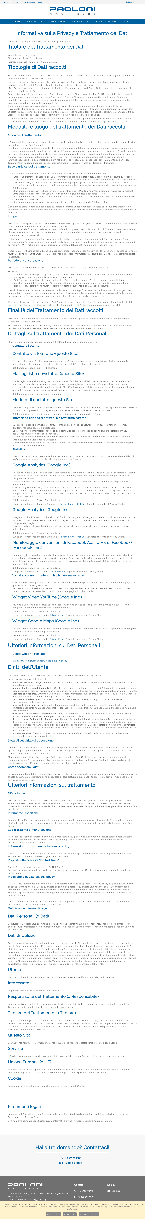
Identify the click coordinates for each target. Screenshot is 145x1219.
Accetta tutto (53, 1214)
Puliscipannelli (57, 21)
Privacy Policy (67, 504)
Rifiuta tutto (69, 1214)
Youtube (116, 1191)
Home (17, 21)
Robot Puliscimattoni (105, 21)
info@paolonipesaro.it (36, 2)
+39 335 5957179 (12, 2)
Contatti (126, 21)
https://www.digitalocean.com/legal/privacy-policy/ (40, 661)
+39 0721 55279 (85, 1191)
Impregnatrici (79, 21)
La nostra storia (34, 21)
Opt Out (81, 504)
